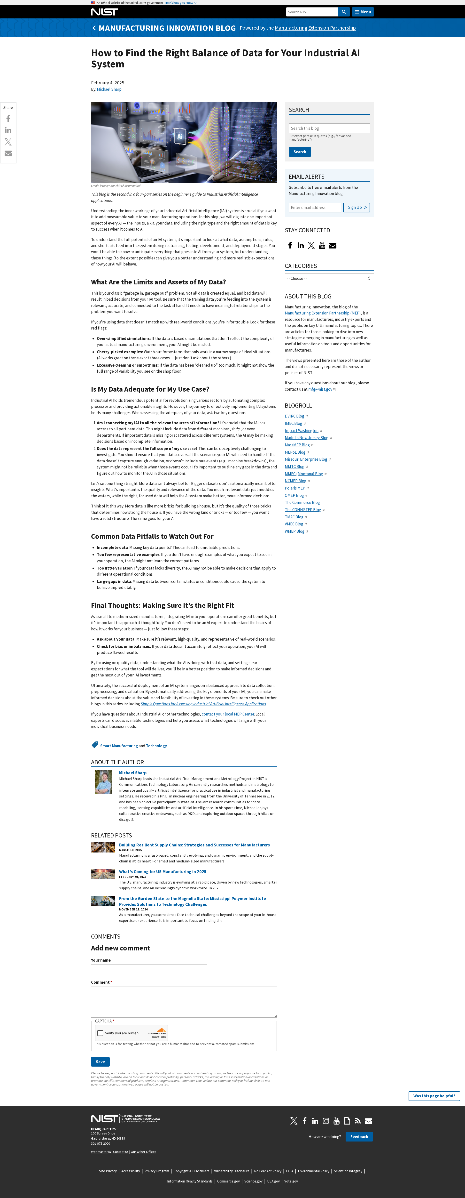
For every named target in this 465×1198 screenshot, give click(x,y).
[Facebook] (8, 119)
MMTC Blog (294, 466)
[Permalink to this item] (229, 282)
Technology (156, 745)
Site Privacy (108, 1171)
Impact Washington (301, 430)
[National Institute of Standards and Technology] (125, 1118)
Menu (366, 12)
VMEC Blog (294, 524)
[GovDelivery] (332, 245)
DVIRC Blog (294, 416)
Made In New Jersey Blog (306, 437)
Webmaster (99, 1152)
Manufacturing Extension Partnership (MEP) (323, 313)
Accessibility (130, 1171)
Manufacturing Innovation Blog (167, 28)
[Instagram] (326, 1121)
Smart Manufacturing (119, 745)
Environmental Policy (313, 1171)
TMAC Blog (294, 517)
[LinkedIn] (300, 245)
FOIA (289, 1171)
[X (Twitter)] (311, 245)
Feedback (359, 1136)
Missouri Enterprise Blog (306, 459)
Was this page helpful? (434, 1096)
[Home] (104, 11)
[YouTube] (336, 1121)
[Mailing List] (368, 1121)
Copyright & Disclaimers (191, 1171)
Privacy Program (157, 1171)
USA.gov (273, 1181)
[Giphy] (347, 1121)
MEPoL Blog (295, 452)
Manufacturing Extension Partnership (315, 27)
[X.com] (8, 142)
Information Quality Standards (190, 1181)
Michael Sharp (109, 89)
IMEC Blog (293, 423)
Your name (101, 960)
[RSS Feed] (358, 1121)
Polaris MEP (295, 488)
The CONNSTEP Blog (303, 509)
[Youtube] (322, 245)
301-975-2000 (100, 1143)
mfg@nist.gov (320, 389)
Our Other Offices (143, 1152)
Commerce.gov (228, 1181)
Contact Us (121, 1152)
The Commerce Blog (302, 502)
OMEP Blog (294, 495)
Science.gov (253, 1181)
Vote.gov (291, 1181)
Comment (101, 982)
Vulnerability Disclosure (231, 1171)
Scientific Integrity (348, 1171)
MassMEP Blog (297, 445)
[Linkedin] (8, 130)
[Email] (8, 153)
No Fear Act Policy (267, 1171)
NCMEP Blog (295, 480)
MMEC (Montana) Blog (304, 473)
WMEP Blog (294, 531)
